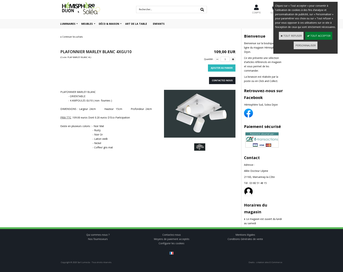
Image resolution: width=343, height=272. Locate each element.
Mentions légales (245, 234)
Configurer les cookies (171, 243)
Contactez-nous (171, 234)
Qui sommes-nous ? (98, 234)
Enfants (159, 23)
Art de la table (136, 23)
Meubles (87, 23)
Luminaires (67, 23)
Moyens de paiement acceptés (171, 239)
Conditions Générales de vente (245, 239)
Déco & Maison (109, 23)
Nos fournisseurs (98, 239)
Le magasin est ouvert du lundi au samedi (263, 221)
